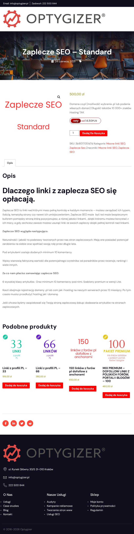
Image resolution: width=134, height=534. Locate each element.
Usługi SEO (53, 514)
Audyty (51, 502)
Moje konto (96, 502)
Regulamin (96, 510)
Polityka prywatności (102, 506)
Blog (5, 510)
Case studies (11, 506)
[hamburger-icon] (128, 19)
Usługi (7, 502)
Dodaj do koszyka (93, 133)
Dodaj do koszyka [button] (16, 385)
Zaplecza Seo (77, 148)
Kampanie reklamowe (60, 506)
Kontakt (7, 514)
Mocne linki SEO (115, 143)
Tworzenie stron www (59, 510)
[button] (59, 97)
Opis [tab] (10, 163)
